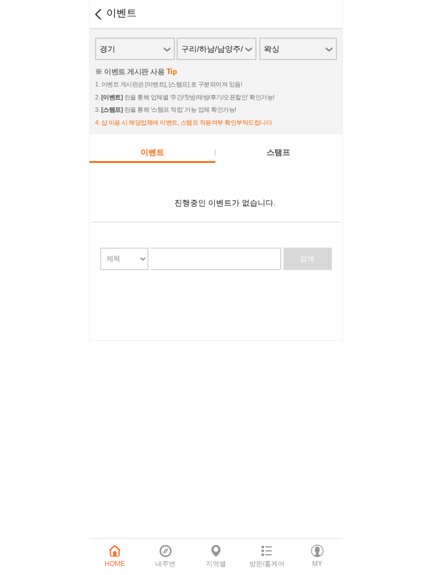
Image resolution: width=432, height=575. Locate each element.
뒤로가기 (97, 14)
